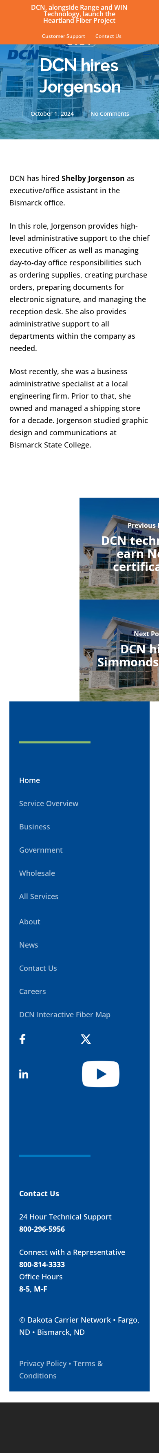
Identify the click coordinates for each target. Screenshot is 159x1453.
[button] (147, 55)
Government (41, 850)
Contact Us (38, 968)
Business (34, 826)
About (29, 921)
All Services (39, 896)
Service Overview (48, 803)
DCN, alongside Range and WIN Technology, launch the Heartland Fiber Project (79, 14)
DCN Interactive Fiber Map (64, 1014)
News (28, 945)
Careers (32, 991)
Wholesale (37, 873)
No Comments (110, 113)
